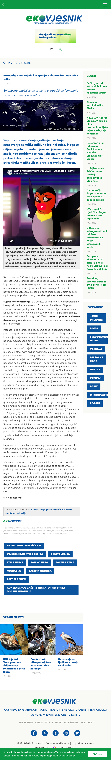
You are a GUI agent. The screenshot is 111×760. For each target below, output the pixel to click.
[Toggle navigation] (105, 5)
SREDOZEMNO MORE (99, 339)
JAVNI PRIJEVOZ (96, 318)
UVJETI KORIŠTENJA (67, 722)
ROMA (94, 328)
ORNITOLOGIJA (60, 554)
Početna (12, 63)
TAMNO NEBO (39, 562)
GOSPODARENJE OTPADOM (20, 710)
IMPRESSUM (26, 722)
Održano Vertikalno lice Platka (95, 105)
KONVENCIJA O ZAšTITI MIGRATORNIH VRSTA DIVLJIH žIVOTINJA (36, 590)
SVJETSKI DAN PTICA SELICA (25, 554)
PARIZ (94, 386)
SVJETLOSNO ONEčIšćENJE (24, 546)
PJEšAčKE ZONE (96, 359)
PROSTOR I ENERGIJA (61, 710)
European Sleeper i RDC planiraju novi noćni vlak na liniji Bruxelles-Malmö (97, 262)
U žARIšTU (74, 715)
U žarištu (26, 63)
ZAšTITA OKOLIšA (40, 571)
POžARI (95, 403)
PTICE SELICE (15, 562)
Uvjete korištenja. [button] (67, 756)
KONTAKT (86, 722)
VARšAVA (96, 349)
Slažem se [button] (97, 754)
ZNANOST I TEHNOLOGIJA (91, 710)
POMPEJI (96, 378)
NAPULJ (95, 369)
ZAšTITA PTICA (65, 562)
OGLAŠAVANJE (44, 722)
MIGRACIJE (14, 571)
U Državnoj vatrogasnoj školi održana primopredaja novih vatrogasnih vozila (97, 237)
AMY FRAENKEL (17, 579)
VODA (43, 710)
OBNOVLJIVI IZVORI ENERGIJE (48, 715)
